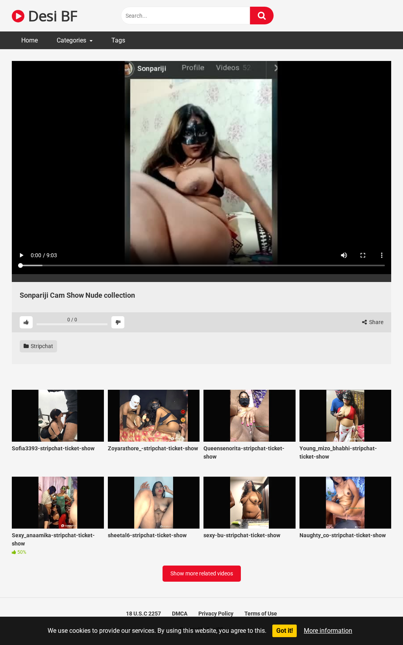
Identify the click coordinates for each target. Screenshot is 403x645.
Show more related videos (201, 573)
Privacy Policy (215, 613)
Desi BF (50, 16)
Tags (118, 40)
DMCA (179, 613)
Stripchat (41, 346)
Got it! (284, 630)
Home (29, 40)
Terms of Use (260, 613)
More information (328, 630)
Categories (71, 40)
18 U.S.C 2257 (143, 613)
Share (375, 322)
